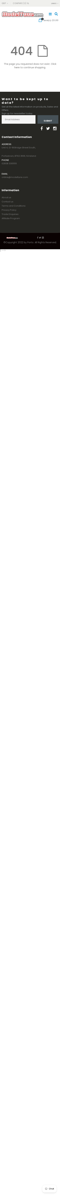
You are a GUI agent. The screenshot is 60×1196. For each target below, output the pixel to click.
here (17, 67)
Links (53, 3)
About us (6, 197)
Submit (48, 120)
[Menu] (50, 14)
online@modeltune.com (15, 177)
